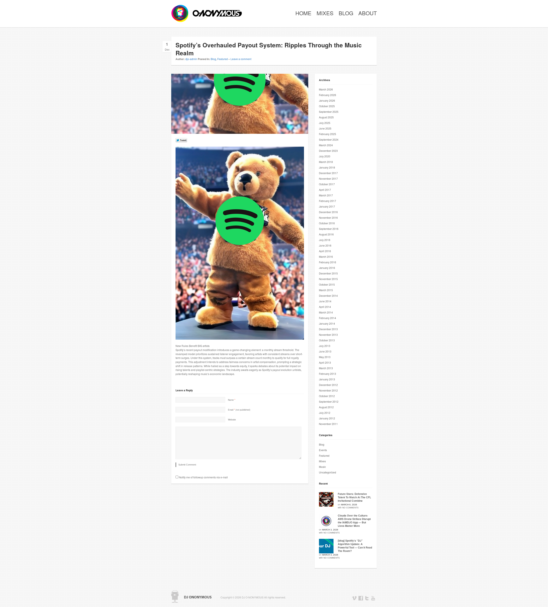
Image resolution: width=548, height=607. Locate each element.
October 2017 (327, 184)
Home (303, 13)
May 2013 (325, 357)
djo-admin (191, 59)
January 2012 (327, 418)
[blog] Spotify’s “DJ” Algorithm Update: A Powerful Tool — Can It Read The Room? (355, 546)
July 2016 (324, 240)
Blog (346, 13)
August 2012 (326, 407)
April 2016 (325, 251)
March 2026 (326, 89)
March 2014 (326, 312)
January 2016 (327, 268)
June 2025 (325, 128)
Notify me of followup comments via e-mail (203, 477)
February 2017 (327, 201)
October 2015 (327, 284)
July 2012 (324, 412)
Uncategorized (327, 472)
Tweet (181, 140)
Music (322, 466)
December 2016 (328, 212)
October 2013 (327, 340)
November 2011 (328, 424)
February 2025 (327, 134)
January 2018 (327, 167)
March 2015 (326, 290)
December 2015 (328, 273)
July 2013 (324, 346)
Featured (222, 59)
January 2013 (327, 379)
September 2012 (328, 401)
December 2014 (328, 295)
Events (323, 450)
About (367, 13)
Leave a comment (241, 59)
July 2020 (324, 156)
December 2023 (328, 150)
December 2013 (328, 329)
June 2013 (325, 351)
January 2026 (327, 100)
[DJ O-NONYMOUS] (203, 13)
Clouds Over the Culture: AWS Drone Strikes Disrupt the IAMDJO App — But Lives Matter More (354, 520)
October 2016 (327, 223)
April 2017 (325, 189)
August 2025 (326, 117)
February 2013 (327, 373)
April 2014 (325, 307)
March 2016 (326, 256)
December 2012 (328, 385)
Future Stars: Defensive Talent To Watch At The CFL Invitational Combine (354, 497)
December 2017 (328, 173)
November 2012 (328, 390)
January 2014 (327, 323)
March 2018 (326, 162)
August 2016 (326, 234)
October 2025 (327, 106)
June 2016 (325, 245)
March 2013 (326, 368)
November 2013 (328, 334)
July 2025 (324, 123)
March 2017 (326, 195)
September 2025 (328, 111)
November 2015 (328, 279)
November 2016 (328, 217)
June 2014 (325, 301)
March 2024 (326, 145)
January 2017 (327, 206)
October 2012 (327, 396)
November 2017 (328, 178)
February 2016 (327, 262)
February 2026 (327, 95)
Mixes (325, 13)
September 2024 (328, 139)
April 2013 (325, 362)
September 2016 (328, 228)
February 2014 (327, 318)
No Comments (350, 507)
